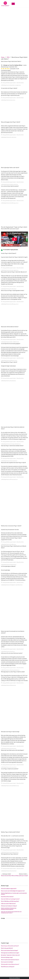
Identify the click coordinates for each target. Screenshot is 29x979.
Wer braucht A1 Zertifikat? (7, 962)
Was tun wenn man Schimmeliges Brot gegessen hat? (13, 890)
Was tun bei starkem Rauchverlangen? (9, 950)
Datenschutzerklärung (14, 978)
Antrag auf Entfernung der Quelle (9, 82)
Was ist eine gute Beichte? (7, 948)
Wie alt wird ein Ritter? (6, 875)
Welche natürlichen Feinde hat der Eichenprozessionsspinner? (8, 909)
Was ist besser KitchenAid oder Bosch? (10, 945)
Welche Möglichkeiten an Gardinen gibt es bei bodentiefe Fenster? (14, 894)
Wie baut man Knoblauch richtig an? (9, 905)
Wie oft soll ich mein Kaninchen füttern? (10, 959)
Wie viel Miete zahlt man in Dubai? (20, 875)
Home (2, 57)
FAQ (8, 57)
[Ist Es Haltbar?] (5, 3)
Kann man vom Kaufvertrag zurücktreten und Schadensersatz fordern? (11, 912)
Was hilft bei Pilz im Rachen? (7, 896)
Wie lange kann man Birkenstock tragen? (10, 952)
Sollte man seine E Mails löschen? (8, 903)
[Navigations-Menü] (13, 4)
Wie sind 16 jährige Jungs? (7, 957)
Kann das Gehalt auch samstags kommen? (10, 899)
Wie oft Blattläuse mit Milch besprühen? (10, 901)
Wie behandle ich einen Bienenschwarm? (10, 964)
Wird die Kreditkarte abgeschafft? (8, 888)
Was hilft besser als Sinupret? (7, 966)
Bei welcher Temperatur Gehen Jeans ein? (10, 955)
